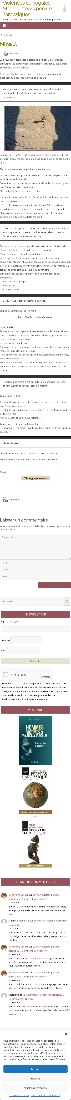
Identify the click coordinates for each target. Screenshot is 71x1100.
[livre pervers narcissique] (35, 801)
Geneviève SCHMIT (11, 1029)
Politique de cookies (19, 1095)
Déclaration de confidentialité (45, 1095)
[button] (66, 1034)
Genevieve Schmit (18, 878)
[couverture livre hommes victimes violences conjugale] (35, 748)
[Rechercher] (67, 585)
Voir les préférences (35, 1087)
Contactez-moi (30, 1029)
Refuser (35, 1078)
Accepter (36, 1069)
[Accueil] (1, 35)
